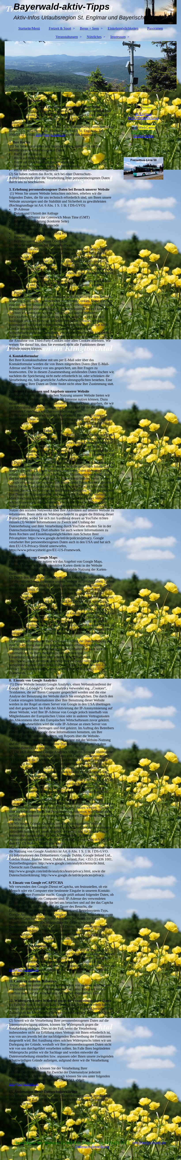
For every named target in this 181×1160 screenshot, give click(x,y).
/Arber (143, 118)
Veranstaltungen (67, 37)
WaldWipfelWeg (143, 132)
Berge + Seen (89, 28)
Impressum (118, 37)
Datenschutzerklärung (92, 1147)
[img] (91, 66)
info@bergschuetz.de (50, 135)
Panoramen (155, 28)
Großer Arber (143, 136)
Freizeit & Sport (60, 28)
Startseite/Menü (29, 28)
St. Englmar (143, 114)
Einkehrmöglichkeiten (123, 28)
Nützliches (94, 37)
